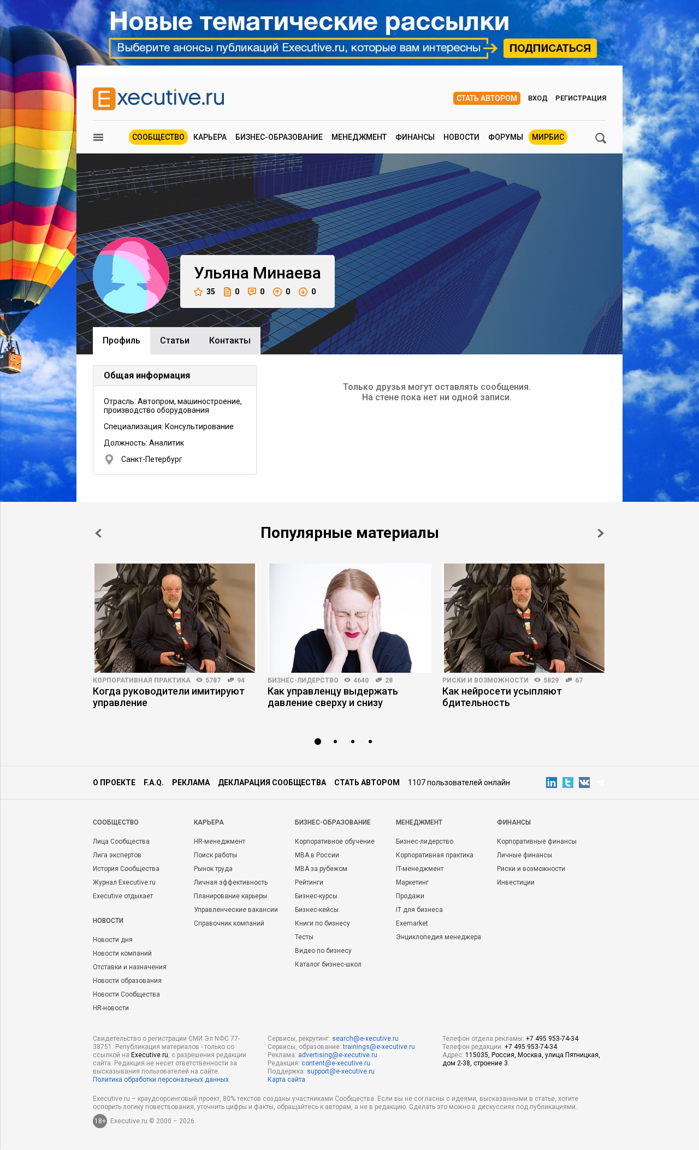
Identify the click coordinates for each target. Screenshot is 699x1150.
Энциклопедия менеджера (438, 937)
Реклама (191, 782)
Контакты (230, 340)
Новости (461, 137)
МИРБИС (548, 137)
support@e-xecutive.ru (341, 1071)
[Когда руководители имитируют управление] (175, 618)
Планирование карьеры (230, 896)
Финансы (415, 137)
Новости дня (113, 940)
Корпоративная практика (142, 680)
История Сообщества (126, 869)
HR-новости (111, 1008)
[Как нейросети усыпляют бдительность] (524, 618)
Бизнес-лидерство (303, 680)
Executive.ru (149, 1055)
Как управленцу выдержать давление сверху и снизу (333, 696)
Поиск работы (215, 855)
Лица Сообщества (121, 841)
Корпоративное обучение (335, 841)
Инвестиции (516, 882)
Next (600, 533)
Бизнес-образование (279, 137)
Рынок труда (213, 869)
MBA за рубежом (321, 869)
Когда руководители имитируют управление (169, 696)
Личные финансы (524, 855)
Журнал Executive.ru (124, 882)
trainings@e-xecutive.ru (379, 1047)
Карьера (210, 137)
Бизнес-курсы (316, 896)
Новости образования (127, 981)
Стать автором (487, 98)
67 (579, 680)
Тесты (304, 937)
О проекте (114, 782)
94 (241, 680)
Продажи (410, 896)
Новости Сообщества (126, 994)
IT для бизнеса (419, 910)
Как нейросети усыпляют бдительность (502, 696)
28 (389, 680)
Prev (98, 533)
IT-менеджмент (419, 869)
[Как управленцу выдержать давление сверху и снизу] (349, 618)
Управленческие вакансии (236, 910)
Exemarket (412, 923)
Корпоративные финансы (537, 841)
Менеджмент (359, 137)
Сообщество (158, 137)
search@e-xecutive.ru (365, 1038)
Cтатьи (174, 340)
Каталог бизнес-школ (328, 964)
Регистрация (580, 98)
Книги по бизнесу (322, 923)
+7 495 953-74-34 (552, 1038)
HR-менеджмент (219, 841)
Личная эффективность (231, 882)
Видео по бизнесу (323, 951)
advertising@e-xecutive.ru (337, 1055)
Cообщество (116, 822)
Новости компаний (122, 953)
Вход (538, 98)
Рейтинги (309, 882)
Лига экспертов (117, 855)
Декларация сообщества (272, 782)
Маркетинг (412, 882)
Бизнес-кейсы (317, 910)
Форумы (505, 137)
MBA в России (317, 855)
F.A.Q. (154, 782)
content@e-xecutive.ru (335, 1063)
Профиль (121, 340)
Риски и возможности (485, 680)
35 (210, 291)
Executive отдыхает (123, 896)
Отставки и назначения (130, 967)
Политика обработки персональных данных (161, 1079)
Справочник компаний (229, 923)
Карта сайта (286, 1079)
